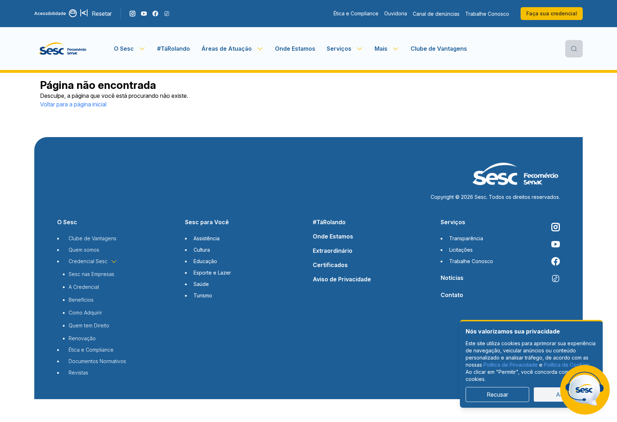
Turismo (203, 295)
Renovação (82, 338)
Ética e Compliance (355, 13)
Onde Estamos (295, 48)
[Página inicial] (74, 48)
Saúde (201, 284)
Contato (452, 294)
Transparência (466, 238)
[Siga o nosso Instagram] (132, 13)
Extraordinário (332, 250)
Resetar (102, 13)
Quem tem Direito (89, 325)
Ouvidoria (395, 13)
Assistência (207, 238)
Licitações (461, 250)
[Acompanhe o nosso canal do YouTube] (144, 13)
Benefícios (81, 300)
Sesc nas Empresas (91, 274)
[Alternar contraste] (73, 13)
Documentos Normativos (97, 361)
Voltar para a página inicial (73, 104)
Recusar (497, 394)
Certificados (330, 264)
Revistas (78, 373)
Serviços (453, 222)
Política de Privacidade (510, 365)
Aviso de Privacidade (342, 279)
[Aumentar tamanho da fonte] (84, 13)
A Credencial (84, 287)
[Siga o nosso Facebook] (155, 13)
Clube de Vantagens (439, 48)
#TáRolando (173, 48)
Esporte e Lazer (212, 273)
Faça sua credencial (551, 13)
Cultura (202, 250)
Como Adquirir (85, 313)
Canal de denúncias (436, 14)
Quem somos (84, 250)
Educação (205, 261)
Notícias (452, 277)
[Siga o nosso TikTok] (167, 13)
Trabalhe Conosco (487, 14)
